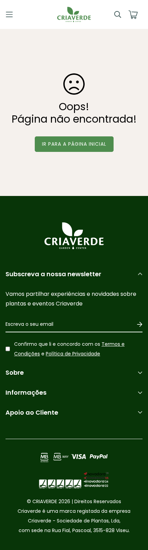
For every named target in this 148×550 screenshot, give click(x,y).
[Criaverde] (74, 14)
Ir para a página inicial (74, 144)
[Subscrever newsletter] (137, 324)
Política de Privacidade (73, 353)
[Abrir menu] (23, 14)
